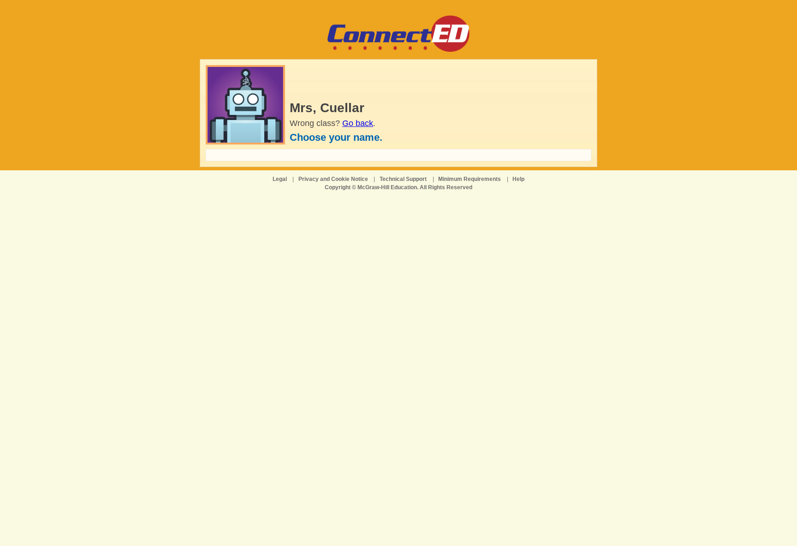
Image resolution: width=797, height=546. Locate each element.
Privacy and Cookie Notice (333, 179)
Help (518, 179)
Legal (280, 179)
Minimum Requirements (469, 179)
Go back (357, 123)
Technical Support (403, 179)
